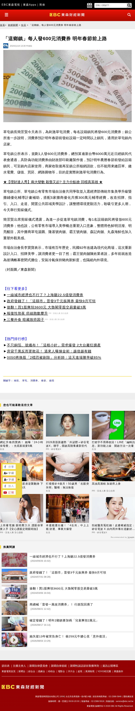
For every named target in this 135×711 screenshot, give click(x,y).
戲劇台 (41, 671)
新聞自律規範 (59, 665)
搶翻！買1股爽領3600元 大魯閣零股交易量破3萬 (46, 307)
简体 (42, 4)
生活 (23, 25)
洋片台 (71, 671)
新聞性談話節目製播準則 (84, 665)
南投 (16, 380)
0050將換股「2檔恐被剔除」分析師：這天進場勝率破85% (54, 357)
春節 (43, 380)
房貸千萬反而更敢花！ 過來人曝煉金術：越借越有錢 (49, 351)
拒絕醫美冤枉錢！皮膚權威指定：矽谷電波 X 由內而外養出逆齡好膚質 (113, 527)
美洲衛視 (89, 671)
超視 (80, 671)
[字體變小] (9, 481)
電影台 (61, 671)
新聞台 (21, 671)
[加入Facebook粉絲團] (9, 487)
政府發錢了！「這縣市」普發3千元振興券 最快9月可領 (51, 301)
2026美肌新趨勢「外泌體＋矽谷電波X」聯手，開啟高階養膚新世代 (67, 444)
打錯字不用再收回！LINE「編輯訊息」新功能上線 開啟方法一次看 (113, 444)
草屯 (24, 380)
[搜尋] (128, 17)
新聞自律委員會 (38, 665)
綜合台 (31, 671)
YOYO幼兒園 (104, 671)
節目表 (6, 665)
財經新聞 (13, 25)
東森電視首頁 (8, 671)
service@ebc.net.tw (124, 701)
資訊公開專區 (110, 665)
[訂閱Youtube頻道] (9, 493)
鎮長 (51, 380)
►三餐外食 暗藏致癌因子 (23, 319)
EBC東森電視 (11, 4)
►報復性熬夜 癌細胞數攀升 (25, 313)
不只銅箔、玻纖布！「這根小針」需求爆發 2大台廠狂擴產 (54, 345)
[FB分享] (9, 468)
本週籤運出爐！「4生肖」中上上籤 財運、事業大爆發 (67, 527)
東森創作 (118, 671)
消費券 (34, 380)
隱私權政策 (128, 696)
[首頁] (67, 14)
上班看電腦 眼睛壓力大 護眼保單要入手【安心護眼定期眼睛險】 (21, 527)
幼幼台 (51, 671)
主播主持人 (19, 665)
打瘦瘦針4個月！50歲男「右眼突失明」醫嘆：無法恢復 (67, 485)
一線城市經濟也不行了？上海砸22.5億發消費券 (45, 295)
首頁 (2, 25)
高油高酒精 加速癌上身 (106, 483)
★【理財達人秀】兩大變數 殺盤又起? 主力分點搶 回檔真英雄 (50, 182)
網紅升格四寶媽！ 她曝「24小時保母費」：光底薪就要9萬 (21, 444)
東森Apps (29, 4)
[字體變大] (9, 474)
